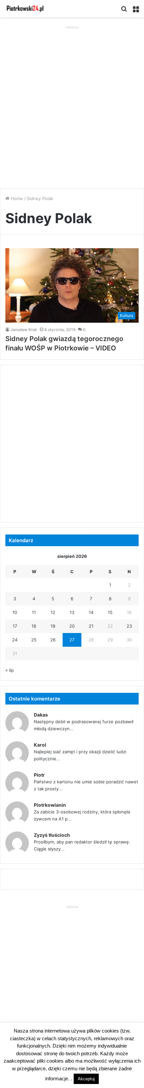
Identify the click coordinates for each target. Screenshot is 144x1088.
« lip (9, 670)
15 (110, 612)
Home (16, 198)
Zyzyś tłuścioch (52, 835)
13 (72, 612)
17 (15, 626)
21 (91, 626)
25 (34, 639)
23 (129, 626)
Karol (40, 745)
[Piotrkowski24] (25, 8)
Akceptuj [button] (86, 1078)
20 (72, 626)
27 (71, 639)
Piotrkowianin (50, 805)
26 (53, 639)
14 (91, 612)
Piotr (39, 775)
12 (53, 612)
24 (14, 639)
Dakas (41, 715)
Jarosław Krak (23, 329)
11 (34, 612)
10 (14, 612)
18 (33, 626)
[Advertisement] (72, 102)
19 (53, 626)
